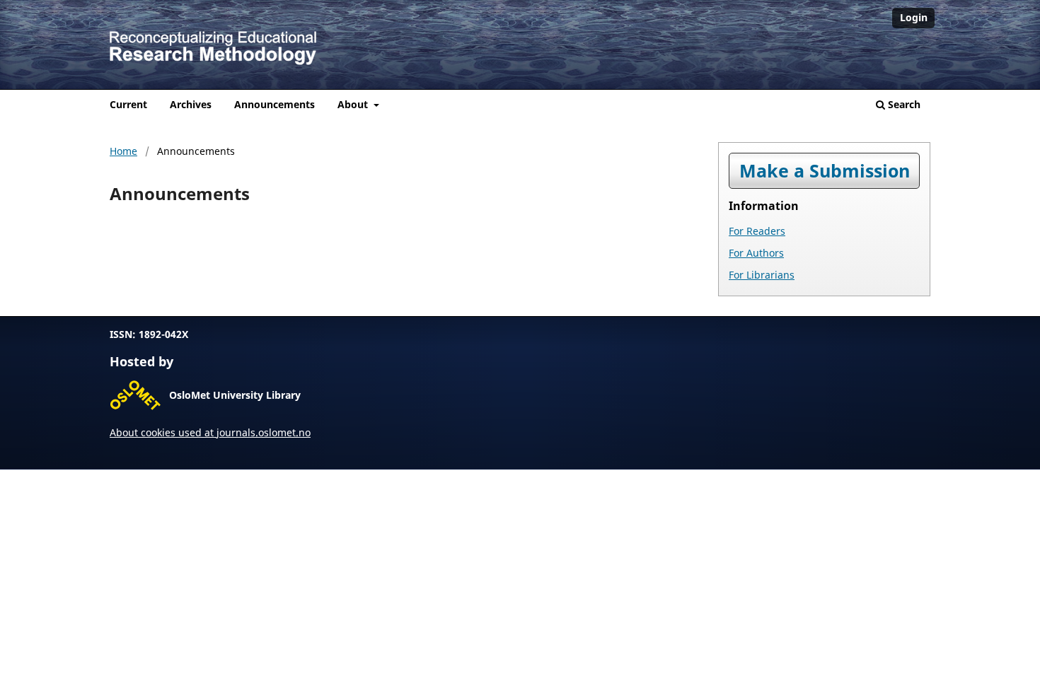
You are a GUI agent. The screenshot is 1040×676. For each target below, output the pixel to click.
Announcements (274, 104)
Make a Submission (824, 170)
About (354, 104)
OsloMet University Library (235, 395)
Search (902, 104)
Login (914, 17)
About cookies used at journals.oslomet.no (210, 432)
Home (123, 151)
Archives (191, 104)
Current (128, 104)
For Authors (756, 253)
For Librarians (762, 274)
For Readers (757, 231)
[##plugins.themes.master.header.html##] (520, 44)
